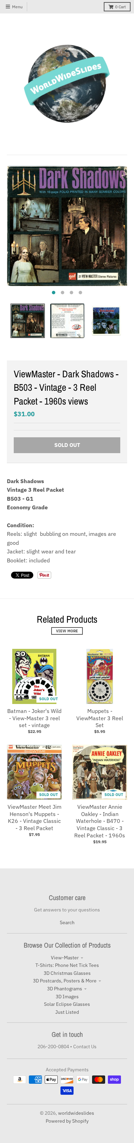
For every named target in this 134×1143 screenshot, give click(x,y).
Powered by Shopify (67, 1121)
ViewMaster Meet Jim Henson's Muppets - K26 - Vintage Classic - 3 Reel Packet (35, 817)
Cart (120, 6)
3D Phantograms (64, 989)
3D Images (67, 996)
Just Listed (67, 1012)
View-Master (65, 958)
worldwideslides (76, 1113)
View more (67, 631)
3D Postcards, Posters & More (65, 981)
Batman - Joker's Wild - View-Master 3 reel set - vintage (34, 718)
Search (67, 922)
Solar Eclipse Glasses (67, 1004)
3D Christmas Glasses (67, 973)
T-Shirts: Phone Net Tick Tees (67, 965)
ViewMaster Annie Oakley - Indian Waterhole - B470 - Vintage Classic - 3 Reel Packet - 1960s (99, 821)
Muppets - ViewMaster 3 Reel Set (99, 718)
